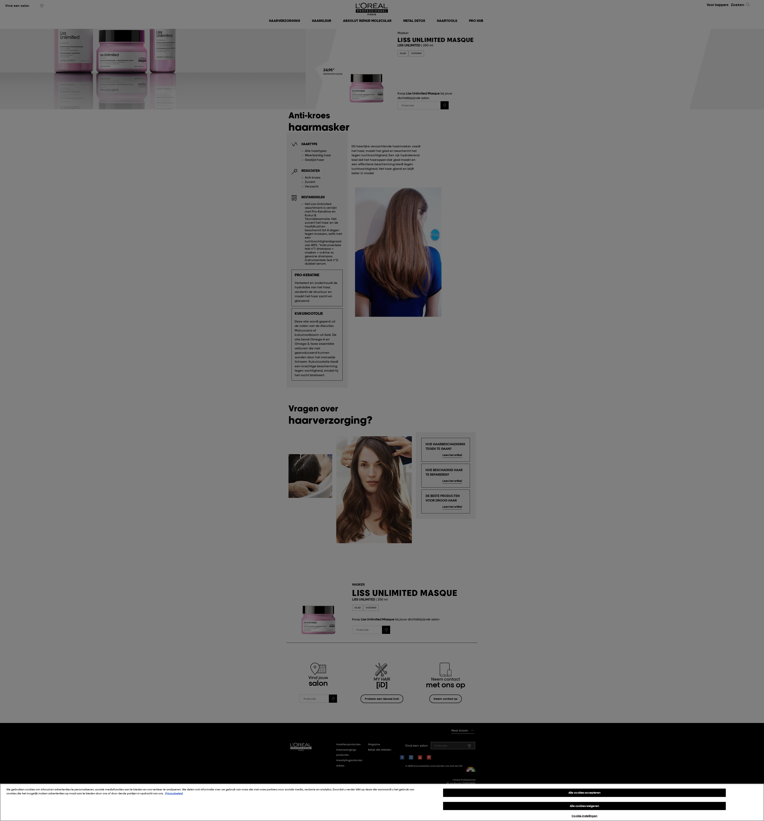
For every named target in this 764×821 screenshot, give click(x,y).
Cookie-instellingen (584, 815)
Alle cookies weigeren (584, 805)
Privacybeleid (174, 793)
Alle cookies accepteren (584, 792)
